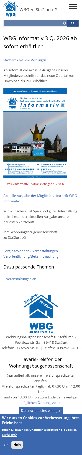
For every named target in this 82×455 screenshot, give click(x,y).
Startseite (9, 60)
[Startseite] (10, 15)
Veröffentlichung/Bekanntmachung (30, 256)
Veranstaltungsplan (21, 278)
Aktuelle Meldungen (32, 60)
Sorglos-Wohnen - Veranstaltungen (30, 251)
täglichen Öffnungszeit (40, 402)
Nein (17, 445)
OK (6, 445)
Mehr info (9, 435)
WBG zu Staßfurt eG (38, 9)
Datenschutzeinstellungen (41, 410)
